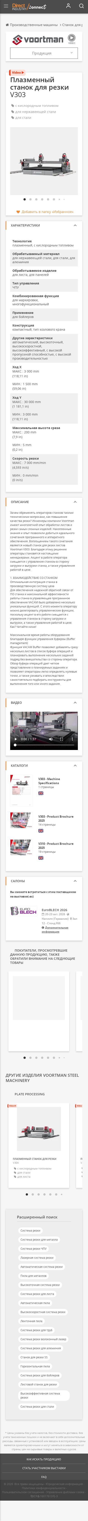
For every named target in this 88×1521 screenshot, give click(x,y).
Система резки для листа (37, 1294)
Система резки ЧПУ (33, 1249)
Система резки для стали (37, 1407)
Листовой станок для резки (39, 1384)
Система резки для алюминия (41, 1348)
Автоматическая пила (35, 1303)
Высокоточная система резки (40, 1285)
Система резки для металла (39, 1240)
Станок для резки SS (34, 1357)
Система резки (30, 1230)
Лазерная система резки (37, 1258)
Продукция (41, 53)
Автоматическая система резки (42, 1267)
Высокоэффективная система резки (40, 1395)
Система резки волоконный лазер (43, 1339)
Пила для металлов (33, 1276)
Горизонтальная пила (35, 1366)
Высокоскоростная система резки (43, 1312)
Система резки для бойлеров (40, 1375)
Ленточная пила (31, 1321)
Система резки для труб (36, 1330)
